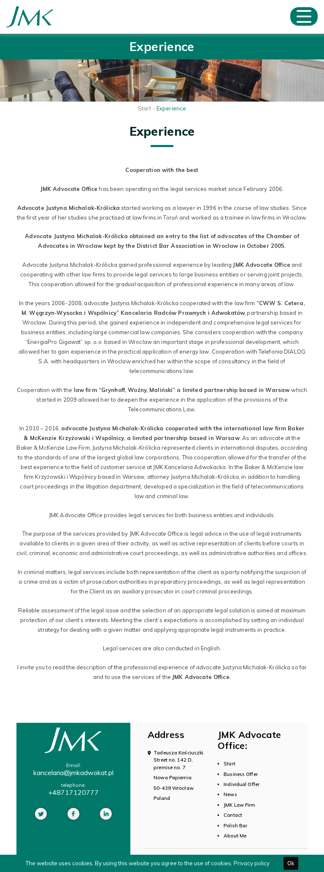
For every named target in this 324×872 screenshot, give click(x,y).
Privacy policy (252, 863)
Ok (290, 863)
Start (144, 108)
